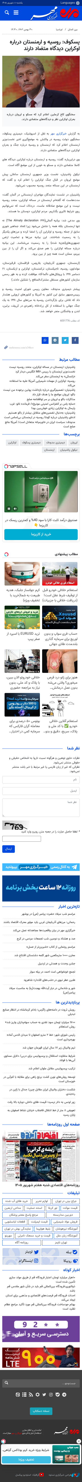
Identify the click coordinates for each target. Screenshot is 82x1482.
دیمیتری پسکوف (31, 442)
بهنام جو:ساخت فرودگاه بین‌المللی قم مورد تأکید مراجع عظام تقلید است (39, 1306)
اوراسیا (59, 30)
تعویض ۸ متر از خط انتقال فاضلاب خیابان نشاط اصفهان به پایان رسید (41, 1112)
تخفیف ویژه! (26, 1459)
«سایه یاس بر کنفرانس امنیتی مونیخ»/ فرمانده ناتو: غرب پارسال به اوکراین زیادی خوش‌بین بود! (42, 406)
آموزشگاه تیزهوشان (67, 1229)
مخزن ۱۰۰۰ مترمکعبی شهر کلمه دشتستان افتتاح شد (44, 955)
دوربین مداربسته (63, 1215)
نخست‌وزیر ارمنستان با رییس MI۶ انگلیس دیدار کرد (45, 371)
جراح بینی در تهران (66, 1201)
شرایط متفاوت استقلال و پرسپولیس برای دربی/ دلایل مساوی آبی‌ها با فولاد (39, 1058)
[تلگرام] (64, 1395)
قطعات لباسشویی (15, 1222)
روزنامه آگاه (21, 1242)
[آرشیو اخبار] (24, 1395)
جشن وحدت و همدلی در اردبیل (56, 963)
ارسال (8, 849)
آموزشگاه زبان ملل (66, 1235)
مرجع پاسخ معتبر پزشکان (23, 1215)
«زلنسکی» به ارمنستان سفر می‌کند (55, 376)
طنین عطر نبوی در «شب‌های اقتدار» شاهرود (49, 980)
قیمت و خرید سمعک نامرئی (34, 1235)
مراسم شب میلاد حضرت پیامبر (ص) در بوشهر (48, 914)
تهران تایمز (61, 1242)
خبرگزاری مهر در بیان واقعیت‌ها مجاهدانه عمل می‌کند (44, 930)
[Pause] (9, 508)
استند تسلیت (34, 1208)
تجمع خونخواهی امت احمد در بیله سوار (52, 972)
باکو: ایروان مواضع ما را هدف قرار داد (53, 394)
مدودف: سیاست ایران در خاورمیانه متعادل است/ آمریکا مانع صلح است (40, 424)
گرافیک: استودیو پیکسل (27, 1475)
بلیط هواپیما (43, 1229)
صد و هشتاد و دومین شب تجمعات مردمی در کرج (46, 938)
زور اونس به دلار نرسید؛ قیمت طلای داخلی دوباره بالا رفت (41, 1102)
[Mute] (15, 508)
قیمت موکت (70, 1208)
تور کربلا (52, 1208)
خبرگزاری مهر (59, 133)
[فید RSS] (31, 1395)
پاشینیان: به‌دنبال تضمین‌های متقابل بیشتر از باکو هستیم (41, 413)
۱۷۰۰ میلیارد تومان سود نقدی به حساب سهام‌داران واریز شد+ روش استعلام (40, 1024)
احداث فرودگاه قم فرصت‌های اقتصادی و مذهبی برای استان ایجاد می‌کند (40, 1297)
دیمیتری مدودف (55, 442)
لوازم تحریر (42, 1201)
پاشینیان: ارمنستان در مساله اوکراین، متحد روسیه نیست (42, 367)
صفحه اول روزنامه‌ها (63, 1125)
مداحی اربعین (13, 1208)
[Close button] (78, 1441)
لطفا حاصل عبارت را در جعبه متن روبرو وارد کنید (50, 832)
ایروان (74, 442)
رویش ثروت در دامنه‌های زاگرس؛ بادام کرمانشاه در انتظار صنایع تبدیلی (39, 1012)
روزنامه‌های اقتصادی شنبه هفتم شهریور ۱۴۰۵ (47, 1185)
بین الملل (72, 30)
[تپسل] (6, 466)
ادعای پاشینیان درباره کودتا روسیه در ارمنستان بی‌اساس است (39, 417)
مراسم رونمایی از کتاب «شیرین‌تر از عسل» (50, 947)
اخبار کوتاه (71, 1270)
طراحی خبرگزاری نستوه (60, 1475)
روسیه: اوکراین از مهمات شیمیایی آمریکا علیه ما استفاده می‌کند (42, 383)
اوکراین (12, 442)
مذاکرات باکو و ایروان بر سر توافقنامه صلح (51, 399)
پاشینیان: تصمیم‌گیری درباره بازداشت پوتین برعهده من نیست (39, 390)
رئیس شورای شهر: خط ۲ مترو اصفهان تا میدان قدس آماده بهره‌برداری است (41, 1037)
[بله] (57, 1395)
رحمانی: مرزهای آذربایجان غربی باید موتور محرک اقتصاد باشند (39, 922)
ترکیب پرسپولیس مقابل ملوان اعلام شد (51, 1068)
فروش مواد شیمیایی (65, 1222)
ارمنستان (49, 450)
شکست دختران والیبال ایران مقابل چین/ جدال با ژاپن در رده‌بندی (42, 1091)
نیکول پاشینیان (68, 450)
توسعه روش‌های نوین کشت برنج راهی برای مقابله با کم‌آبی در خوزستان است (39, 1079)
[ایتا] (17, 1395)
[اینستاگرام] (51, 1395)
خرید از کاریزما (41, 534)
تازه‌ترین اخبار (69, 907)
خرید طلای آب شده (16, 1201)
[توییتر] (44, 1395)
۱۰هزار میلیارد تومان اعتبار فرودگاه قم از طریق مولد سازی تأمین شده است (42, 1279)
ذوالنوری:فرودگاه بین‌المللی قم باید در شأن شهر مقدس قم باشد (41, 1288)
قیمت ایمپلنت (39, 1222)
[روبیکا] (38, 1395)
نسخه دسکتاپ (41, 1411)
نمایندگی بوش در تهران (17, 1229)
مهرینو (8, 1235)
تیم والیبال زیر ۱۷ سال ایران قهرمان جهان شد (49, 1048)
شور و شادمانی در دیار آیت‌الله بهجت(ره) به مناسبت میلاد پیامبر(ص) (42, 990)
